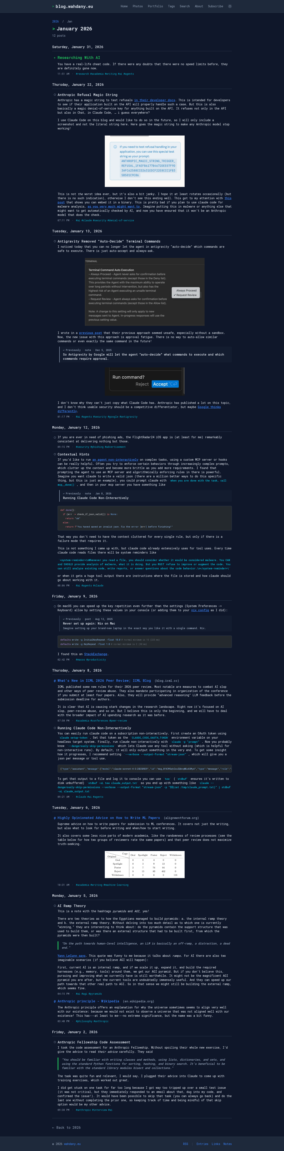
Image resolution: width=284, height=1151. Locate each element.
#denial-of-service (120, 220)
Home (124, 6)
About (199, 6)
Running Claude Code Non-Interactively (94, 728)
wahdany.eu (72, 1144)
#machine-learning (116, 884)
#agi (84, 993)
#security (99, 220)
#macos (80, 659)
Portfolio (155, 6)
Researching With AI (79, 57)
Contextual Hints (73, 454)
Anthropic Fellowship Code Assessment (94, 1042)
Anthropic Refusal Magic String (87, 94)
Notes (227, 1144)
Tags (171, 6)
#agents (128, 73)
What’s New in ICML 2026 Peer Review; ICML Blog (105, 680)
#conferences (99, 720)
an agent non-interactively (115, 460)
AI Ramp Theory (72, 905)
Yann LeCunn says (71, 956)
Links (216, 1144)
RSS (185, 1144)
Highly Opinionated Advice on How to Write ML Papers (110, 817)
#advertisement (115, 446)
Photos (138, 6)
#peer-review (118, 720)
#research (82, 73)
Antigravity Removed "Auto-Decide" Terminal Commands (109, 241)
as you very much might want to (114, 206)
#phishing (97, 446)
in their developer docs (154, 100)
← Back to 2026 (66, 1127)
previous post (90, 333)
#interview (99, 1109)
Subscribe (215, 6)
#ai (120, 73)
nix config (200, 610)
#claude (86, 220)
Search (185, 6)
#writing (111, 73)
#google (113, 416)
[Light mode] (230, 6)
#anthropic (101, 1021)
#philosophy (84, 1021)
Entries (202, 1144)
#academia (97, 73)
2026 (55, 21)
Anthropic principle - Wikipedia (89, 1001)
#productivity (96, 659)
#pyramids (95, 993)
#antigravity (128, 416)
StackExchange (95, 654)
